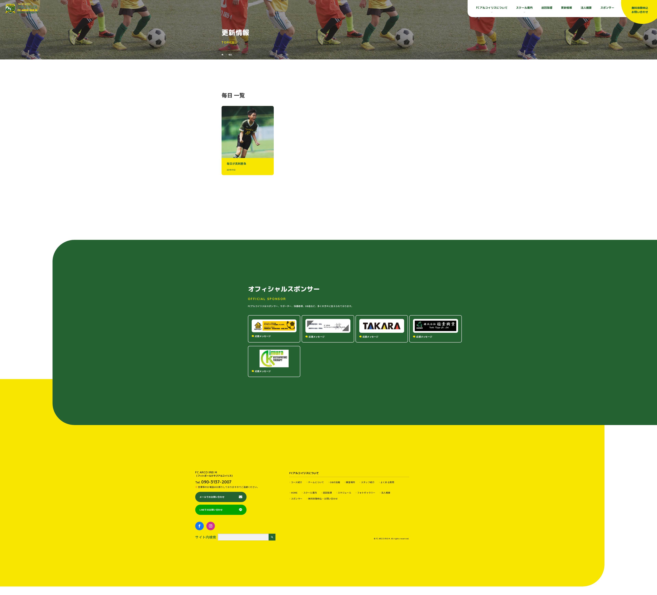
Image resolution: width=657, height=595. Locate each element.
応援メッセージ (263, 336)
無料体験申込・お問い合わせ (323, 498)
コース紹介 (296, 482)
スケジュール (344, 492)
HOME (294, 492)
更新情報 (566, 8)
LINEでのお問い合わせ (211, 509)
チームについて (316, 482)
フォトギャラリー (366, 492)
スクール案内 (310, 492)
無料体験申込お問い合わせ (640, 10)
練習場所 (350, 482)
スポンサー (607, 8)
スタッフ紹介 (368, 482)
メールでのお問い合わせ (211, 496)
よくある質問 (387, 482)
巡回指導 (546, 8)
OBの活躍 (335, 482)
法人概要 (586, 8)
